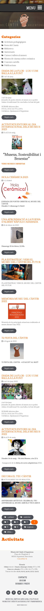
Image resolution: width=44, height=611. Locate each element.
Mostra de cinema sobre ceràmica (19, 58)
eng (40, 2)
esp (36, 2)
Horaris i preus (22, 584)
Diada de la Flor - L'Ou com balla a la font (20, 72)
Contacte (22, 578)
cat (32, 2)
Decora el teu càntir (16, 476)
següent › (30, 527)
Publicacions (10, 65)
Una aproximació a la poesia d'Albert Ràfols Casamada (21, 220)
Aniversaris (9, 52)
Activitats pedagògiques (15, 42)
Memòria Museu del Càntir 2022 (20, 300)
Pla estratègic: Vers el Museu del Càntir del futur (21, 260)
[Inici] (22, 15)
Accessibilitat (24, 602)
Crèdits (14, 602)
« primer (10, 517)
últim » (10, 532)
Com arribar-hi (22, 559)
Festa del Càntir (11, 45)
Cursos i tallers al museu (15, 55)
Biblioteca (8, 48)
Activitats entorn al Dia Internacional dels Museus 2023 (21, 127)
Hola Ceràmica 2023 (15, 177)
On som (22, 581)
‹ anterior (27, 517)
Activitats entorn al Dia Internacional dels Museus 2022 (21, 432)
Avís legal (25, 599)
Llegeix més (10, 118)
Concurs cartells (11, 62)
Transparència (36, 602)
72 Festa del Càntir (15, 337)
